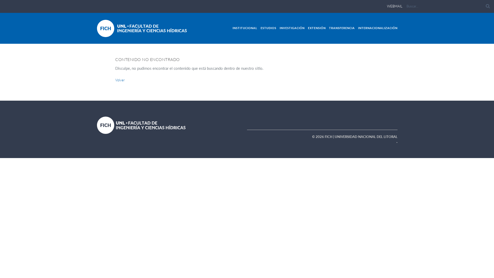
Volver (120, 80)
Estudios (268, 28)
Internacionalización (378, 28)
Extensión (317, 28)
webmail (394, 6)
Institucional (245, 28)
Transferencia (342, 28)
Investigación (292, 28)
